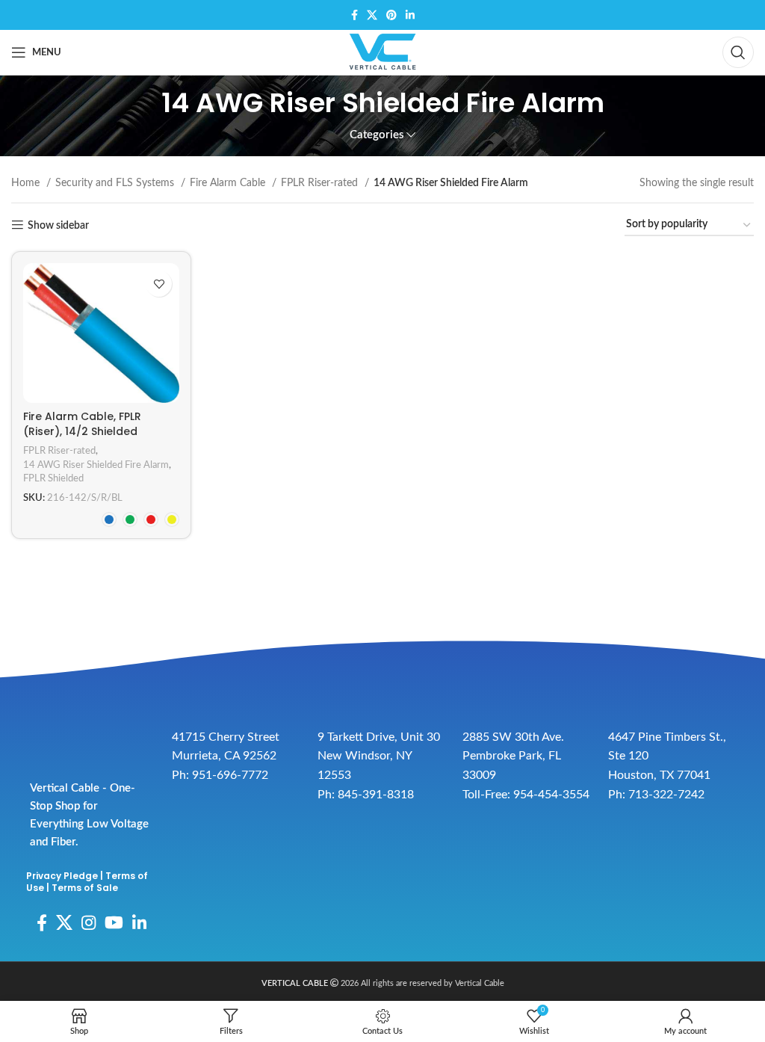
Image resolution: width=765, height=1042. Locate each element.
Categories (377, 135)
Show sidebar (58, 226)
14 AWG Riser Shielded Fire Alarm (96, 465)
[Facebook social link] (354, 15)
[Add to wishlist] (159, 284)
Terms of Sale (85, 887)
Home (27, 183)
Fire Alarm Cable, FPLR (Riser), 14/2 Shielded (82, 424)
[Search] (738, 52)
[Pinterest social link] (391, 15)
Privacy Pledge (62, 875)
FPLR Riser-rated (321, 183)
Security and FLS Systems (116, 183)
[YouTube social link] (114, 922)
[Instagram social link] (88, 922)
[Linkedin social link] (410, 15)
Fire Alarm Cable (229, 183)
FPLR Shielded (53, 478)
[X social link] (372, 15)
